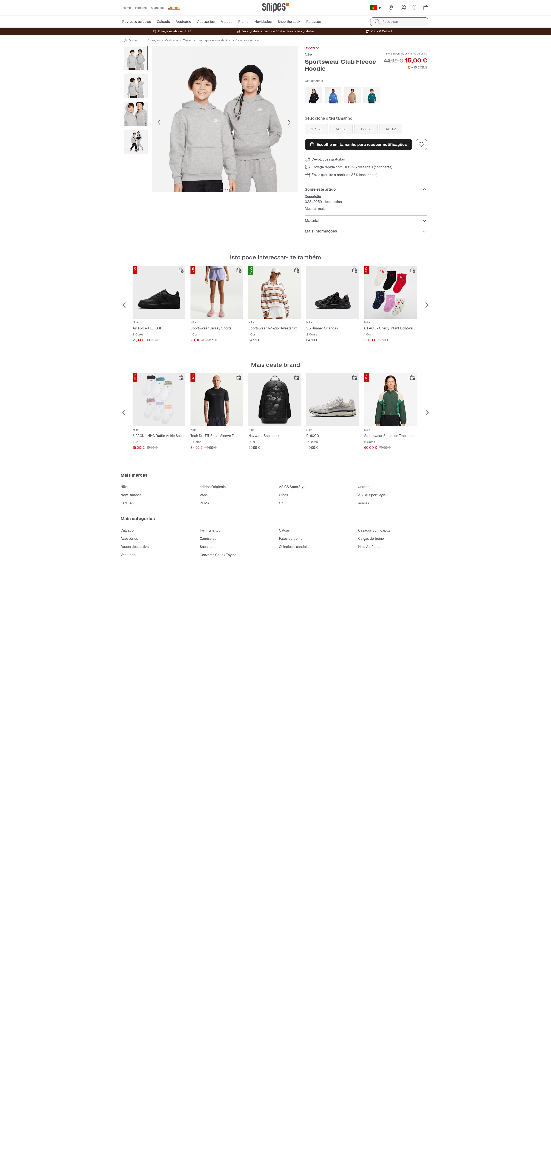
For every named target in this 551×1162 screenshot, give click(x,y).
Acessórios (129, 538)
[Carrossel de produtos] (136, 58)
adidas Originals (213, 487)
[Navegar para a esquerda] (158, 122)
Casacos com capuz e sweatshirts (206, 40)
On (281, 503)
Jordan (363, 487)
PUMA (205, 503)
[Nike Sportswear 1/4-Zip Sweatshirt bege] (274, 292)
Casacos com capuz (249, 40)
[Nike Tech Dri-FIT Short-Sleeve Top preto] (216, 399)
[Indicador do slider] (221, 189)
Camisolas (208, 538)
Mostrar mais (315, 209)
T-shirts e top (210, 530)
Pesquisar (390, 21)
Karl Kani (128, 503)
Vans (203, 495)
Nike (308, 54)
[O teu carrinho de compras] (425, 8)
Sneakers (207, 546)
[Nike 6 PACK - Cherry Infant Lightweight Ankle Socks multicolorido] (390, 292)
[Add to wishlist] (421, 144)
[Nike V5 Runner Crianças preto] (332, 292)
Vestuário (171, 40)
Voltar (133, 40)
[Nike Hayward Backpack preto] (274, 399)
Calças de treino (371, 538)
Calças (284, 530)
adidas (363, 503)
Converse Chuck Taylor (218, 555)
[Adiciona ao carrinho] (181, 270)
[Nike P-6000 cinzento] (332, 399)
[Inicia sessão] (403, 8)
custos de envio (417, 53)
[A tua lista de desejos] (414, 8)
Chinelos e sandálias (295, 546)
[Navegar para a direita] (289, 122)
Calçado (127, 530)
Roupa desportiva (135, 546)
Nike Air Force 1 (370, 546)
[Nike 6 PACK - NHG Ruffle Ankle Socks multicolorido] (159, 399)
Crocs (283, 495)
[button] (225, 119)
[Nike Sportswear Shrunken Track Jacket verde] (390, 399)
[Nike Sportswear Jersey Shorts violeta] (216, 292)
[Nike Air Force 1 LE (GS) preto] (159, 292)
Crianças (153, 40)
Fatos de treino (290, 538)
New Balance (131, 495)
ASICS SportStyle (292, 487)
